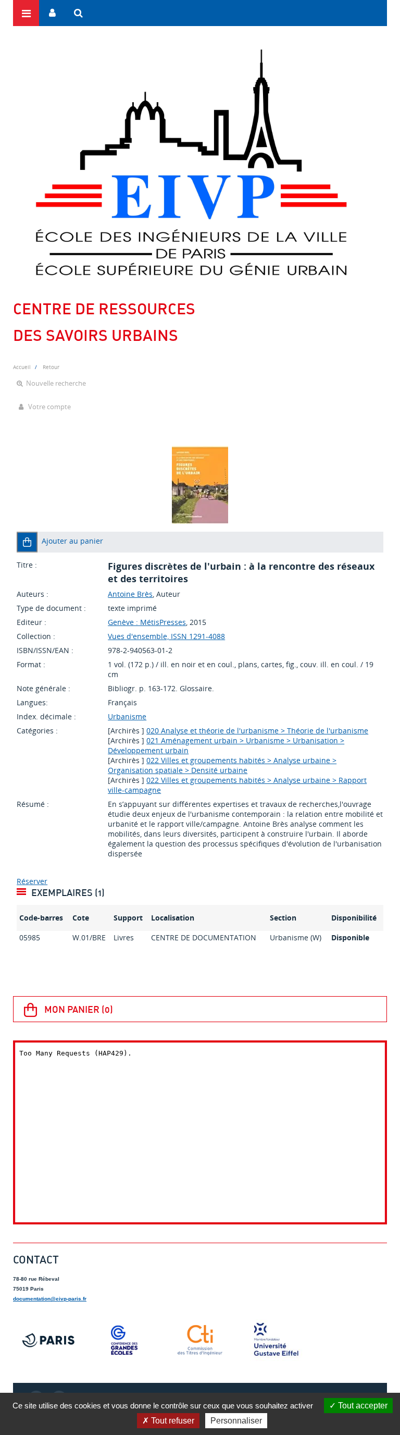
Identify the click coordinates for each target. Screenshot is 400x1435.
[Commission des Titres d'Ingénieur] (200, 1340)
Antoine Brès (130, 594)
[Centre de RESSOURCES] (191, 162)
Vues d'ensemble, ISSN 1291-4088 (166, 636)
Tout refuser (171, 1420)
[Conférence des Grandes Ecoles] (124, 1340)
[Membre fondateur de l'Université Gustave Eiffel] (276, 1340)
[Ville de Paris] (48, 1340)
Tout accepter (362, 1405)
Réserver (32, 881)
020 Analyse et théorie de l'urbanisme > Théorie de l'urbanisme (257, 730)
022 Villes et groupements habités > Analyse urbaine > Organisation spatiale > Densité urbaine (222, 765)
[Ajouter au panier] (27, 542)
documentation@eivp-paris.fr (49, 1299)
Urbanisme (127, 716)
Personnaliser (236, 1420)
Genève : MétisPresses (147, 622)
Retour (51, 367)
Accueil (22, 367)
